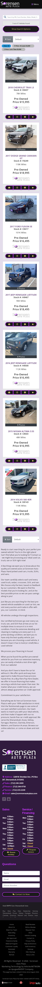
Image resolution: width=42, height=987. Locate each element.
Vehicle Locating (30, 935)
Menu (36, 4)
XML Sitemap (30, 952)
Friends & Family (11, 941)
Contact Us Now (22, 894)
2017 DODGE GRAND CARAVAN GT (21, 157)
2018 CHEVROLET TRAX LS (21, 87)
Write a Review (30, 927)
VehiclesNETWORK (32, 966)
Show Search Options (21, 29)
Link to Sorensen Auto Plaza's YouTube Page (9, 799)
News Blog (11, 933)
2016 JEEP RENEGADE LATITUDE (21, 363)
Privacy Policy (30, 941)
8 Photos (21, 357)
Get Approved (11, 938)
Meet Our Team (11, 930)
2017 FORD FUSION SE (21, 226)
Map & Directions (30, 944)
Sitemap (30, 949)
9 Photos (21, 220)
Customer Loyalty (11, 946)
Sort (9, 39)
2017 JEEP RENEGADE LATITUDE (21, 294)
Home (11, 924)
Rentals (11, 955)
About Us (11, 927)
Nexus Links (30, 955)
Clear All (6, 46)
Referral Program (12, 944)
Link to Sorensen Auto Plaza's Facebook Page (4, 799)
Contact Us (30, 938)
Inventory (11, 935)
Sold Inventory (30, 946)
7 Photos (21, 81)
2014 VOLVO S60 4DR (21, 499)
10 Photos (21, 149)
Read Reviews (30, 924)
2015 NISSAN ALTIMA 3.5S (21, 431)
